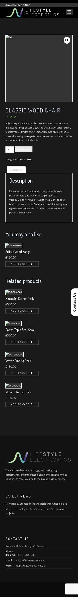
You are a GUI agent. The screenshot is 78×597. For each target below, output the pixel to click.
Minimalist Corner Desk (19, 298)
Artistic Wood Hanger (18, 252)
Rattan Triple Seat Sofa (19, 330)
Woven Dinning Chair (18, 361)
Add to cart (23, 149)
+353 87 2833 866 (21, 5)
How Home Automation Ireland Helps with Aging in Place (36, 503)
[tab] (16, 169)
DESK (29, 159)
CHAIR (21, 159)
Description (16, 169)
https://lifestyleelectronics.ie (30, 565)
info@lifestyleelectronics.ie (30, 560)
